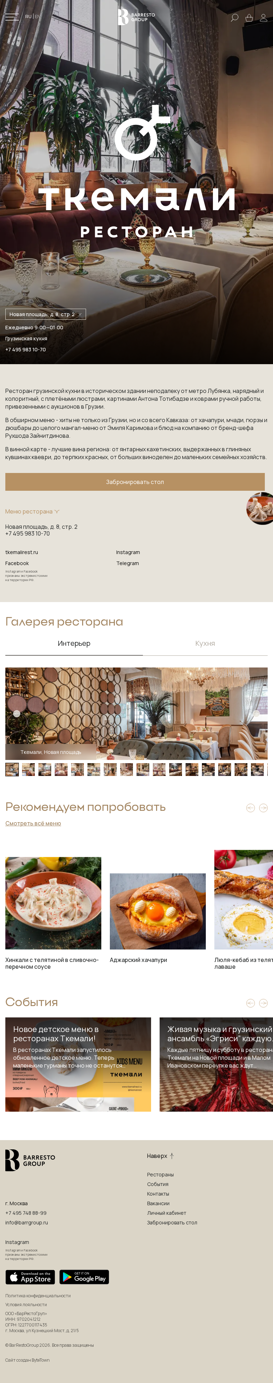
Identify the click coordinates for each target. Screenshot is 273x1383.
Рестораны (160, 1174)
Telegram (127, 563)
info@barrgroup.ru (26, 1222)
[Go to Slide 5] (77, 769)
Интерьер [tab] (74, 643)
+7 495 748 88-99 (26, 1212)
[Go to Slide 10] (159, 769)
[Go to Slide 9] (143, 769)
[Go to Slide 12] (192, 769)
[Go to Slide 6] (94, 769)
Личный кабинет (166, 1212)
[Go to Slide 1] (12, 769)
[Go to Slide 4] (61, 769)
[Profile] (264, 18)
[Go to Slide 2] (28, 769)
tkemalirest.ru (21, 552)
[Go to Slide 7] (110, 769)
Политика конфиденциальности (38, 1296)
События (157, 1184)
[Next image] (256, 714)
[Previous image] (16, 714)
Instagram (128, 552)
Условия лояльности (26, 1305)
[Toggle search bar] (235, 17)
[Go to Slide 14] (224, 769)
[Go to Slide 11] (175, 769)
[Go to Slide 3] (45, 769)
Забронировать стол (135, 482)
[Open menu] (12, 17)
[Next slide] (263, 808)
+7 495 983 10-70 (25, 349)
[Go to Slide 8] (126, 769)
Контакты (158, 1193)
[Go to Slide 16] (257, 769)
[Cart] (249, 17)
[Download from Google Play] (84, 1277)
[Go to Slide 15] (241, 769)
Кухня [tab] (205, 643)
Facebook (17, 563)
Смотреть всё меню (33, 823)
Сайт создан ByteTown (27, 1360)
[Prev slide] (250, 808)
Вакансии (158, 1203)
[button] (136, 713)
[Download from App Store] (30, 1277)
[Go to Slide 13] (208, 769)
